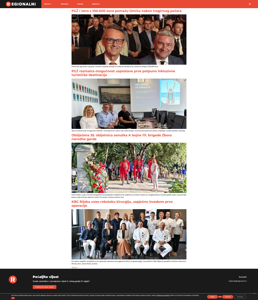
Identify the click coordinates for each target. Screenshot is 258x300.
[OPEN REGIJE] (51, 4)
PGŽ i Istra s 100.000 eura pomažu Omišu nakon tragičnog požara (127, 11)
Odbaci (212, 297)
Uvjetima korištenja (162, 295)
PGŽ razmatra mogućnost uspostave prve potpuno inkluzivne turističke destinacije (123, 73)
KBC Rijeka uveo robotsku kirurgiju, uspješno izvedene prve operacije (122, 203)
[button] (249, 4)
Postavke (240, 297)
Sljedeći (76, 267)
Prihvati (227, 297)
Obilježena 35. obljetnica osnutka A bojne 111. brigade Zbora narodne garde (122, 137)
